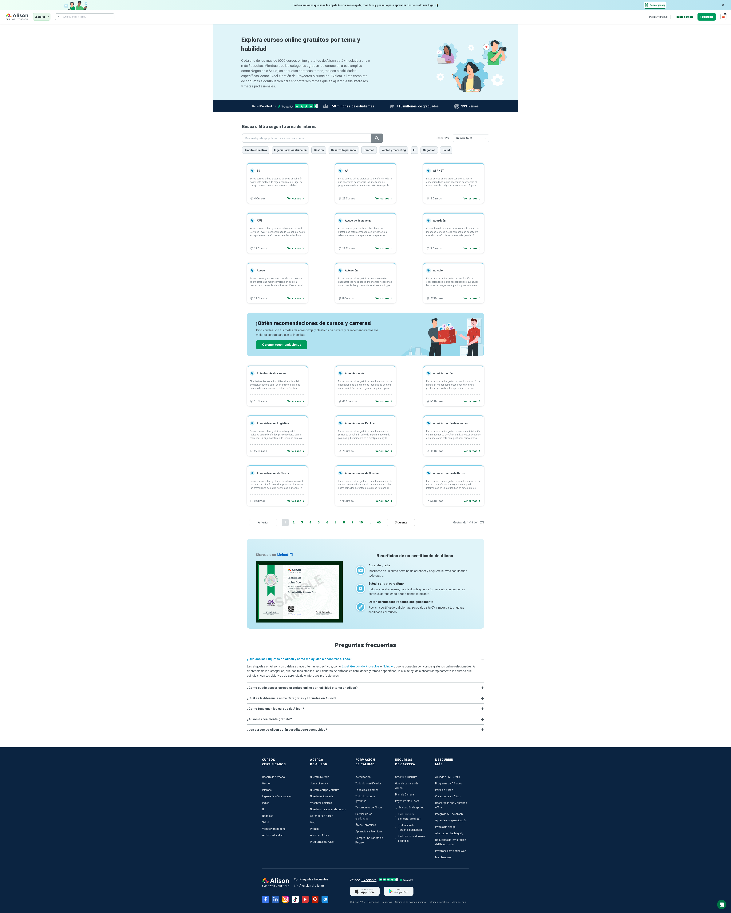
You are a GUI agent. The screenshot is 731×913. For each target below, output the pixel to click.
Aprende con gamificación (451, 820)
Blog (312, 822)
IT (414, 150)
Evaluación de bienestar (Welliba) (409, 816)
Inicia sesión (684, 16)
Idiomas (369, 150)
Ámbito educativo (256, 150)
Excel (345, 666)
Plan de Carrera (404, 794)
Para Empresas (658, 16)
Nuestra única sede (321, 796)
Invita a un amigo (445, 826)
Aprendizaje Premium (368, 831)
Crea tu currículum (406, 777)
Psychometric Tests (407, 801)
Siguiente (402, 522)
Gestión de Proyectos (364, 666)
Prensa (314, 828)
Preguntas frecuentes (313, 879)
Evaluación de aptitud (411, 807)
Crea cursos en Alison (448, 796)
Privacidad (373, 902)
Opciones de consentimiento (410, 902)
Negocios (429, 150)
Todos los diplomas (366, 789)
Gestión (319, 150)
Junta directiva (319, 783)
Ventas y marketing (393, 150)
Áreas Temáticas (365, 825)
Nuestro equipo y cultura (324, 789)
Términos (387, 902)
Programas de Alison (322, 841)
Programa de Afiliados (448, 783)
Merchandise (443, 857)
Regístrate (706, 16)
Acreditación (363, 777)
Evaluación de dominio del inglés (411, 838)
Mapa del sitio (459, 902)
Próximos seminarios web (450, 850)
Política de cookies (439, 902)
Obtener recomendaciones (281, 344)
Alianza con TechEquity (449, 833)
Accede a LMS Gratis (447, 777)
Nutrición (388, 666)
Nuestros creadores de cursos (328, 809)
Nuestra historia (319, 777)
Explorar (40, 16)
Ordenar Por (442, 138)
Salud (446, 150)
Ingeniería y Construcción (290, 150)
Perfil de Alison (444, 789)
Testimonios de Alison (368, 807)
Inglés (265, 802)
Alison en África (319, 835)
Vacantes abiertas (321, 802)
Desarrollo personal (344, 150)
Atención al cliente (311, 885)
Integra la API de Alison (449, 813)
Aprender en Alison (321, 815)
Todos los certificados (368, 783)
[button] (365, 659)
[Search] (58, 16)
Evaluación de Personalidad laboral (410, 827)
